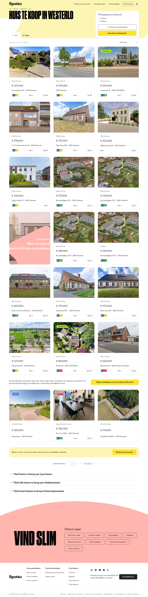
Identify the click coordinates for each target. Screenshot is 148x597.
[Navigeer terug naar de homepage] (15, 4)
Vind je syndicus (73, 549)
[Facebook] (95, 570)
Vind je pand (127, 4)
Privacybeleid (119, 594)
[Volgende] (81, 463)
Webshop (129, 535)
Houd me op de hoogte (124, 452)
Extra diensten (74, 584)
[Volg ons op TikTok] (107, 570)
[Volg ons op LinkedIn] (99, 570)
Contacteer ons (74, 580)
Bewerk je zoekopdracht (117, 33)
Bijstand (72, 576)
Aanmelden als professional (54, 573)
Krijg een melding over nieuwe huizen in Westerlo (114, 382)
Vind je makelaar (95, 542)
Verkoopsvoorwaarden (93, 594)
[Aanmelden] (137, 4)
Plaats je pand (31, 573)
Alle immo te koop (74, 542)
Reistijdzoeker (100, 4)
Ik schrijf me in (128, 577)
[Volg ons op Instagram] (91, 570)
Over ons (72, 573)
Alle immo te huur (74, 535)
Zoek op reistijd (94, 535)
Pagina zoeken (50, 576)
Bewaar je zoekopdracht (118, 27)
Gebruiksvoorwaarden (75, 594)
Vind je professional (81, 4)
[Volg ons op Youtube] (103, 570)
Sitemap (63, 594)
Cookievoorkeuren (132, 594)
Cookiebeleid (108, 594)
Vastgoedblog (114, 4)
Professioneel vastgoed (117, 542)
